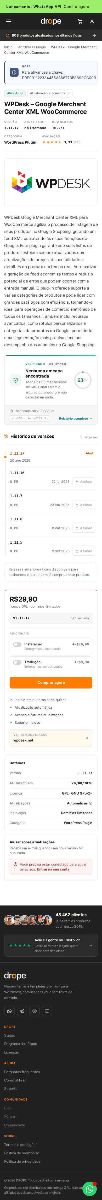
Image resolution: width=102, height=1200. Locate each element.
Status (9, 1035)
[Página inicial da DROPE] (51, 21)
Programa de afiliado (20, 1044)
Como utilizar (15, 1080)
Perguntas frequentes (22, 1072)
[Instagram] (34, 1011)
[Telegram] (22, 1011)
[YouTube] (47, 1011)
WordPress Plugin (32, 47)
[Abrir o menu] (8, 21)
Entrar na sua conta (53, 869)
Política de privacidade (22, 1161)
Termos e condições (20, 1145)
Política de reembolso (21, 1153)
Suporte (11, 1088)
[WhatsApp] (9, 1011)
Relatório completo (73, 418)
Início (8, 47)
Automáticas (77, 803)
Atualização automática (47, 93)
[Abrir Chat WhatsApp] (89, 1189)
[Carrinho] (80, 21)
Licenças (11, 1052)
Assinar (86, 482)
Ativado (13, 93)
